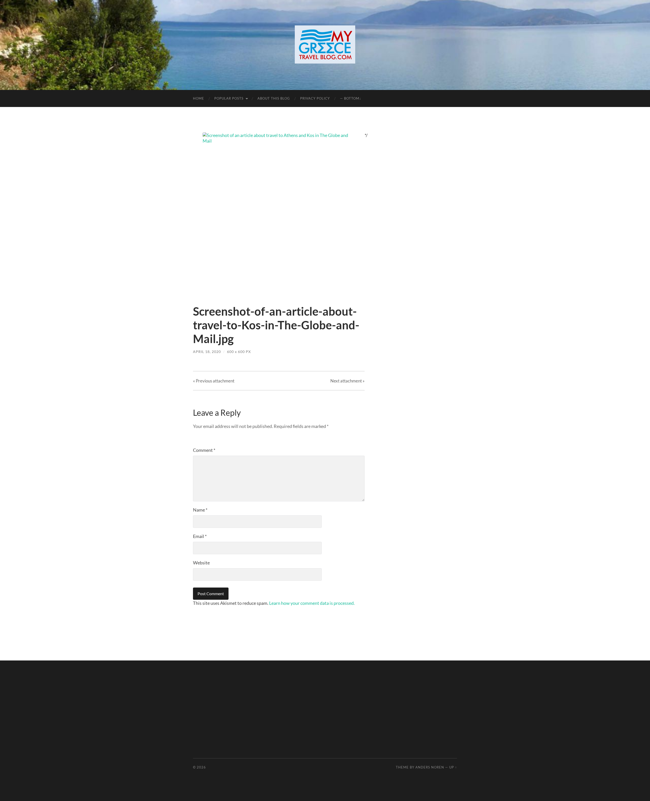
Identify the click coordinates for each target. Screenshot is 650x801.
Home (198, 98)
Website (201, 562)
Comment (204, 450)
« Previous (213, 380)
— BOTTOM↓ (350, 98)
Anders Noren (429, 767)
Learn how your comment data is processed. (312, 603)
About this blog (273, 98)
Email (200, 536)
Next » (347, 380)
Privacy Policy (315, 98)
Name (200, 510)
